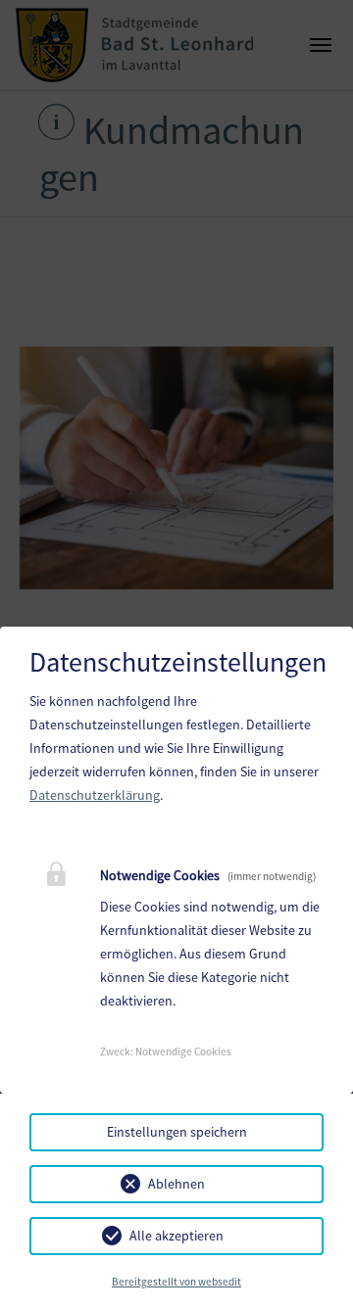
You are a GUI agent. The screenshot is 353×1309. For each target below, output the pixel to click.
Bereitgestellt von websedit (176, 1281)
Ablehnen (176, 1183)
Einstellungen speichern (177, 1132)
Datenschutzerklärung (94, 795)
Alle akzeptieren (176, 1235)
